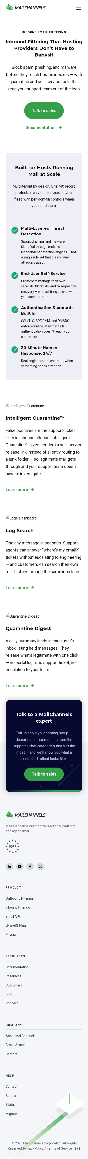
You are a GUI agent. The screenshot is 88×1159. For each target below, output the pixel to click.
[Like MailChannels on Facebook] (30, 866)
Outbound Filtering (19, 898)
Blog (9, 994)
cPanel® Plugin (17, 925)
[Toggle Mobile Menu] (78, 8)
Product (13, 887)
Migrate (11, 1114)
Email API (13, 916)
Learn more (17, 489)
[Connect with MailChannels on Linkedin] (9, 866)
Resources (15, 956)
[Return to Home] (26, 8)
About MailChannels (20, 1036)
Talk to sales (44, 110)
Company (14, 1025)
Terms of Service (59, 1148)
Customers (14, 985)
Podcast (12, 1003)
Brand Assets (16, 1045)
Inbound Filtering (18, 907)
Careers (11, 1054)
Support (12, 1096)
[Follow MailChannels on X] (40, 866)
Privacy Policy (33, 1148)
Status (10, 1105)
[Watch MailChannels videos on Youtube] (19, 866)
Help (10, 1075)
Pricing (11, 934)
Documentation (41, 127)
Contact (11, 1086)
